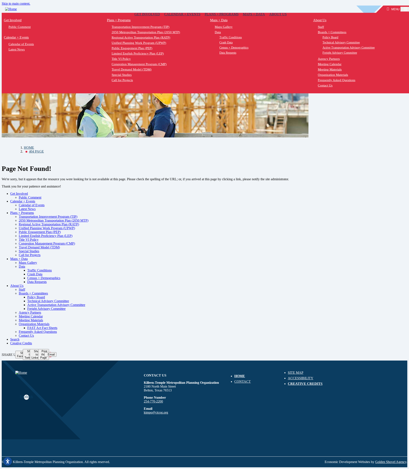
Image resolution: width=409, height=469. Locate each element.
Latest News (17, 49)
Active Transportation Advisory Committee (56, 305)
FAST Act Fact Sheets (42, 328)
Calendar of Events (21, 44)
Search (14, 339)
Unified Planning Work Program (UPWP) (139, 43)
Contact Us (26, 335)
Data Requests (227, 52)
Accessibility (300, 378)
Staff (22, 289)
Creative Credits (21, 343)
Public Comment (20, 27)
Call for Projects (122, 80)
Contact (242, 381)
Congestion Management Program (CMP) (139, 64)
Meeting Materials (31, 320)
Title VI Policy (121, 59)
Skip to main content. (16, 3)
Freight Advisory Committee (46, 308)
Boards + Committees (33, 293)
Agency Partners (30, 312)
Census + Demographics (233, 47)
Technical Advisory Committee (48, 301)
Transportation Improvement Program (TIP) (140, 27)
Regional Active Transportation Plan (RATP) (141, 37)
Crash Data (226, 42)
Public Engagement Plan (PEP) (132, 48)
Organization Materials (34, 324)
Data (218, 32)
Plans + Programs (222, 14)
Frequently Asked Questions (38, 331)
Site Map (295, 372)
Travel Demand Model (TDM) (131, 69)
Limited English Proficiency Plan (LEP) (138, 53)
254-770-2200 (153, 401)
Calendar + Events (182, 14)
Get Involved (147, 14)
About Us (278, 14)
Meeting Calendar (31, 316)
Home (239, 376)
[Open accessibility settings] (7, 461)
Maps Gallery (224, 27)
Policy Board (36, 297)
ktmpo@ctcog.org (156, 412)
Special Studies (122, 74)
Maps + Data (254, 14)
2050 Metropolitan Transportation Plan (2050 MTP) (146, 32)
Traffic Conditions (230, 37)
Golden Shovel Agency (390, 462)
